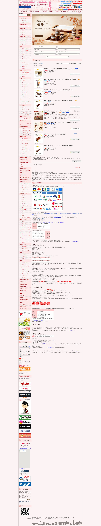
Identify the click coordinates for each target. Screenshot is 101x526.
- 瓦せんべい (23, 151)
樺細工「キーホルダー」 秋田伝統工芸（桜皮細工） (55, 134)
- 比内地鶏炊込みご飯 (25, 130)
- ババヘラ (23, 153)
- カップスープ (23, 107)
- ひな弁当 (23, 199)
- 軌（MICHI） (24, 209)
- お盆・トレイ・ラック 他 (25, 233)
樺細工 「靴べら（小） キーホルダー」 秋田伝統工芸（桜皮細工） (59, 100)
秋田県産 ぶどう (23, 24)
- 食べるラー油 (23, 92)
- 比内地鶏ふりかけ (24, 134)
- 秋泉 (22, 30)
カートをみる (24, 11)
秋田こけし (22, 252)
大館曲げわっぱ (23, 193)
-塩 (21, 164)
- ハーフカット (23, 82)
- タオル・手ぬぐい (24, 271)
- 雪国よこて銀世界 (24, 22)
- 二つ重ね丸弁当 (24, 205)
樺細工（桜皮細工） (24, 219)
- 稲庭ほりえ (23, 66)
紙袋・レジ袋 (23, 306)
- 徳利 (22, 215)
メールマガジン (25, 489)
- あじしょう (23, 58)
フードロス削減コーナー (25, 308)
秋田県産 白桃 (23, 18)
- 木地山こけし (23, 256)
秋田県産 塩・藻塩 (24, 162)
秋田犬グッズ (23, 260)
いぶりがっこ (23, 78)
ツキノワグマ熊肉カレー (25, 170)
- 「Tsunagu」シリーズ (25, 239)
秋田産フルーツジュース (25, 36)
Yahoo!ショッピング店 (25, 391)
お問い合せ (58, 11)
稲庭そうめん (23, 70)
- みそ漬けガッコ (24, 86)
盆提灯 (21, 302)
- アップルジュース (24, 183)
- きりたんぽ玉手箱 (24, 114)
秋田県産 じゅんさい (24, 179)
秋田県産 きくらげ (24, 159)
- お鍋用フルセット (24, 112)
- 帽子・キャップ (24, 273)
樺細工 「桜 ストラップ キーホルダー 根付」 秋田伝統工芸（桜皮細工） (60, 79)
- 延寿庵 (22, 62)
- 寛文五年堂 (23, 52)
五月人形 (22, 295)
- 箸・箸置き (23, 225)
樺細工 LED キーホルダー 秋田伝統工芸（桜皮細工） (56, 68)
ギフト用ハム (23, 304)
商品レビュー (66, 11)
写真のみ (41, 63)
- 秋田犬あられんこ (24, 149)
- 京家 (22, 60)
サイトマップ (79, 12)
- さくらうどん (23, 64)
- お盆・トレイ (23, 211)
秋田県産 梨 (22, 28)
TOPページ (35, 15)
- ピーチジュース (24, 185)
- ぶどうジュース (24, 40)
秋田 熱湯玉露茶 (23, 157)
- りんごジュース (24, 38)
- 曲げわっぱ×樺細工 (25, 217)
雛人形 (21, 293)
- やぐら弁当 (23, 207)
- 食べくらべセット (24, 48)
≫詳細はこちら (57, 217)
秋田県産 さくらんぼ (24, 279)
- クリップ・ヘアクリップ (25, 267)
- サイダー (23, 191)
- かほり (22, 32)
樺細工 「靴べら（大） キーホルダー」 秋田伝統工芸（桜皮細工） (59, 145)
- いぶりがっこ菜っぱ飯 (25, 98)
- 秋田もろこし (23, 147)
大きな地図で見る (22, 468)
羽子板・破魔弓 (23, 290)
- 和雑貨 (22, 221)
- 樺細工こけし (23, 258)
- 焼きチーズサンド (24, 94)
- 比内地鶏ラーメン (24, 128)
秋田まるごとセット (24, 116)
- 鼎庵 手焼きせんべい (25, 138)
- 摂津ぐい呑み (23, 248)
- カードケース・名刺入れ (25, 236)
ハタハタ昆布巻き (23, 288)
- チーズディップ (24, 88)
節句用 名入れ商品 (24, 299)
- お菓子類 (23, 277)
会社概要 (73, 11)
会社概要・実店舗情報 (64, 517)
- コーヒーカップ (24, 213)
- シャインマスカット (25, 26)
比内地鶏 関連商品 (24, 126)
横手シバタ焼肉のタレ (24, 177)
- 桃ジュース (23, 44)
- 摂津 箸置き (23, 246)
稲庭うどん (22, 46)
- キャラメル (23, 103)
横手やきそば (23, 175)
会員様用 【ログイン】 (35, 11)
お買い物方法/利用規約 (48, 11)
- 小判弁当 (23, 197)
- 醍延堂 (22, 68)
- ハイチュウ (23, 155)
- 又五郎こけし (23, 254)
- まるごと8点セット (25, 118)
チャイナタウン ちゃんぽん (25, 123)
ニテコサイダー (23, 120)
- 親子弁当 (23, 195)
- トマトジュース (24, 42)
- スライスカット (24, 84)
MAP (54, 340)
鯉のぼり (22, 297)
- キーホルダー (23, 223)
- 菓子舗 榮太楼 (24, 143)
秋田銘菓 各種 (23, 136)
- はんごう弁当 (23, 203)
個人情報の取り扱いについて (38, 517)
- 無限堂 (22, 54)
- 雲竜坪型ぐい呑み (24, 250)
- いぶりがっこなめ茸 (25, 101)
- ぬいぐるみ (23, 264)
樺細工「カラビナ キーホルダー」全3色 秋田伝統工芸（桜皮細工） (58, 89)
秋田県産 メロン (23, 281)
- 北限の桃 (23, 20)
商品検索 (21, 13)
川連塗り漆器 (23, 244)
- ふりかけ (23, 90)
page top (78, 167)
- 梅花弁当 (23, 201)
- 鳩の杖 (22, 242)
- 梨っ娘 (22, 34)
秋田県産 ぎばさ (23, 168)
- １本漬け (23, 80)
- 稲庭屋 (22, 56)
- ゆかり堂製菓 (23, 145)
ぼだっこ (22, 172)
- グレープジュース (24, 187)
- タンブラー (23, 275)
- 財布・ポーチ (23, 269)
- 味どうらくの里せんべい (25, 141)
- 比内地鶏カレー (24, 132)
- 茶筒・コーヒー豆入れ (25, 230)
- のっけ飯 (23, 96)
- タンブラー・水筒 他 (25, 227)
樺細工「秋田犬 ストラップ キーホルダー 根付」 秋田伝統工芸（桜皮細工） (61, 122)
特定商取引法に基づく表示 (52, 517)
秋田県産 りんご (23, 286)
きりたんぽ (22, 105)
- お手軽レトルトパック (25, 110)
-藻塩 (21, 166)
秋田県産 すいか (23, 284)
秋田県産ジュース (23, 181)
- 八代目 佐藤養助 (24, 50)
